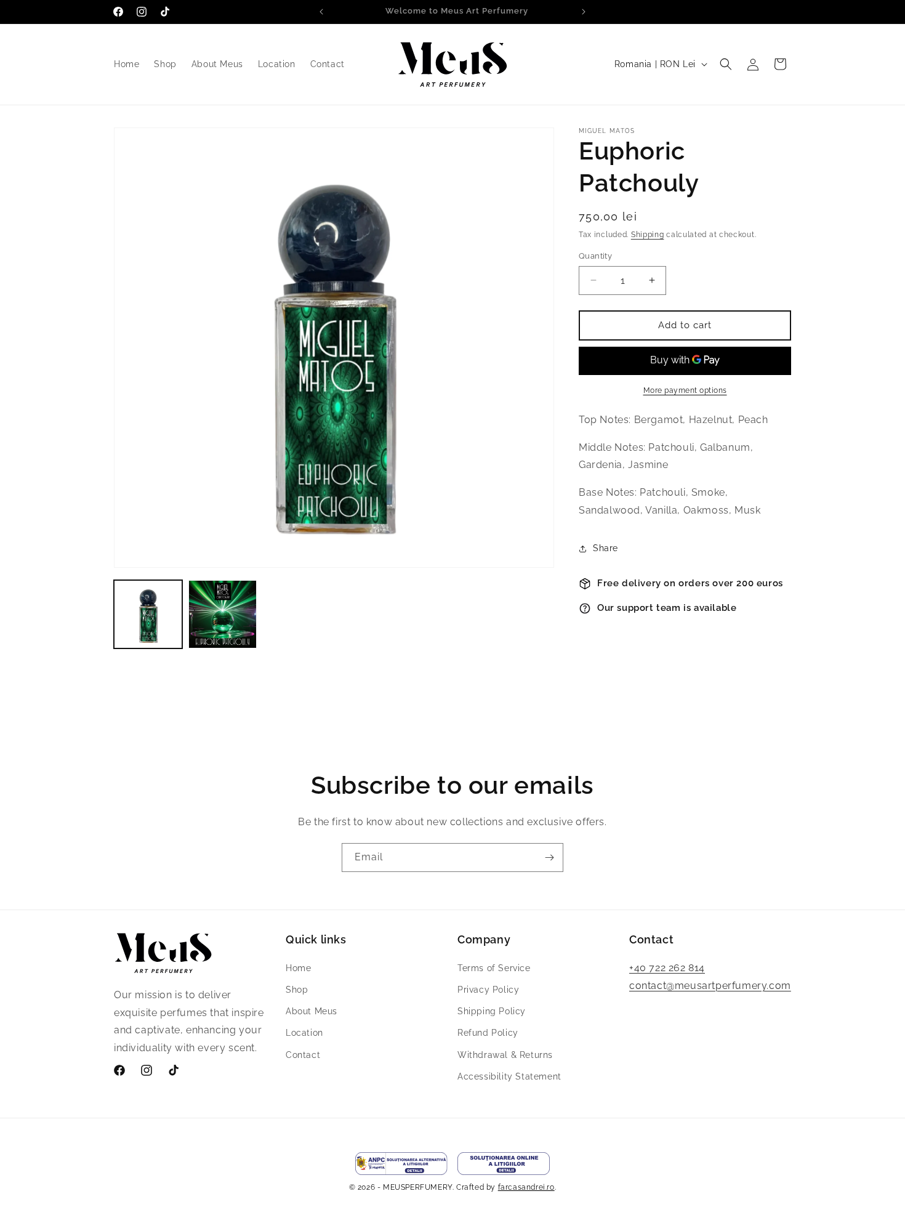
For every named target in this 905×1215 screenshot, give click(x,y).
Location (304, 1032)
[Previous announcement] (321, 11)
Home (298, 967)
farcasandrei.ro (526, 1187)
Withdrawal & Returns (505, 1054)
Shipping (647, 234)
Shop (297, 989)
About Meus (311, 1010)
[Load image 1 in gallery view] (148, 614)
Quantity (595, 255)
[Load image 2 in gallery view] (222, 614)
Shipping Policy (491, 1010)
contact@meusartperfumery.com (710, 985)
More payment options (685, 390)
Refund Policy (487, 1032)
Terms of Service (494, 967)
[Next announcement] (583, 11)
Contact (303, 1054)
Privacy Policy (488, 989)
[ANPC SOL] (503, 1163)
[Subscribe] (549, 857)
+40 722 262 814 (667, 967)
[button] (725, 64)
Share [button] (605, 548)
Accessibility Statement (509, 1076)
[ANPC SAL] (401, 1163)
